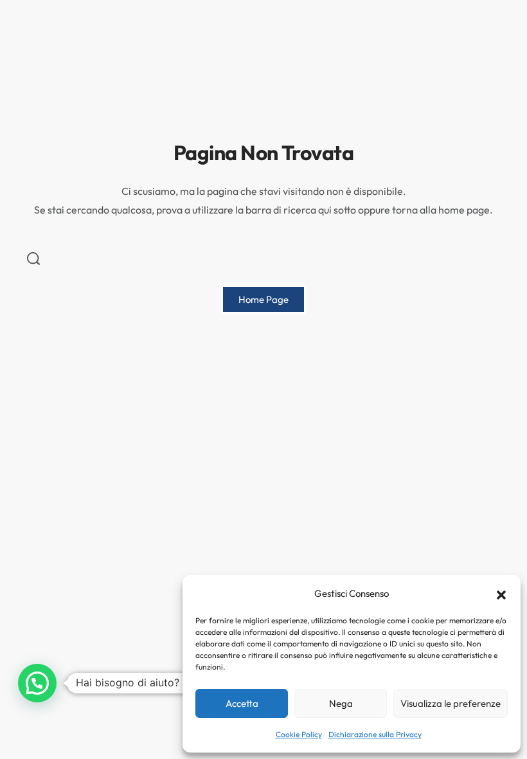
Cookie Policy (299, 734)
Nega (341, 703)
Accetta (242, 703)
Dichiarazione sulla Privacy (375, 734)
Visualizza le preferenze (450, 703)
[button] (501, 593)
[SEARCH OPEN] (33, 258)
